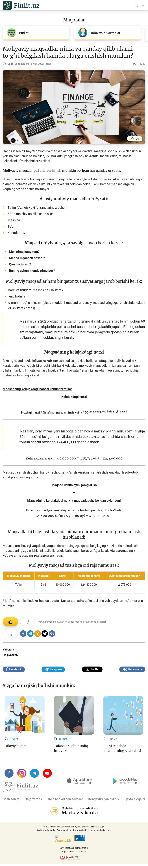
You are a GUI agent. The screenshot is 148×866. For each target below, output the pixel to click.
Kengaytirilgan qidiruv (103, 799)
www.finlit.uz (83, 830)
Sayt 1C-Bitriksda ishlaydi (74, 851)
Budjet (14, 739)
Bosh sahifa (11, 799)
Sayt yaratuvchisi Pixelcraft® (74, 848)
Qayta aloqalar (135, 799)
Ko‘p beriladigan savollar (65, 799)
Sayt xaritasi (34, 799)
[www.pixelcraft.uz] (74, 857)
